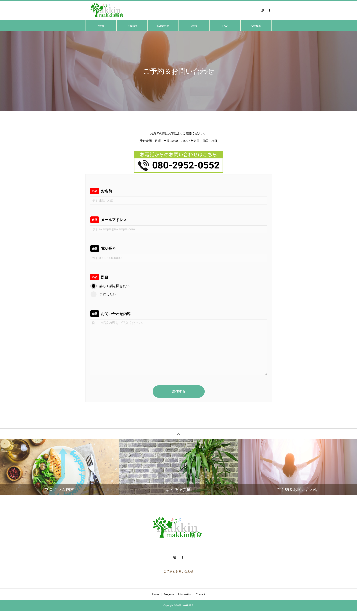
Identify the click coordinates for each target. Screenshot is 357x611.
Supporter (163, 25)
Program (132, 25)
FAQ (225, 25)
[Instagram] (262, 10)
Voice (194, 25)
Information (185, 594)
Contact (255, 25)
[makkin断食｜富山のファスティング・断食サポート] (108, 10)
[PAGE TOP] (178, 433)
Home (100, 25)
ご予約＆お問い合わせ (178, 571)
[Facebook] (269, 10)
